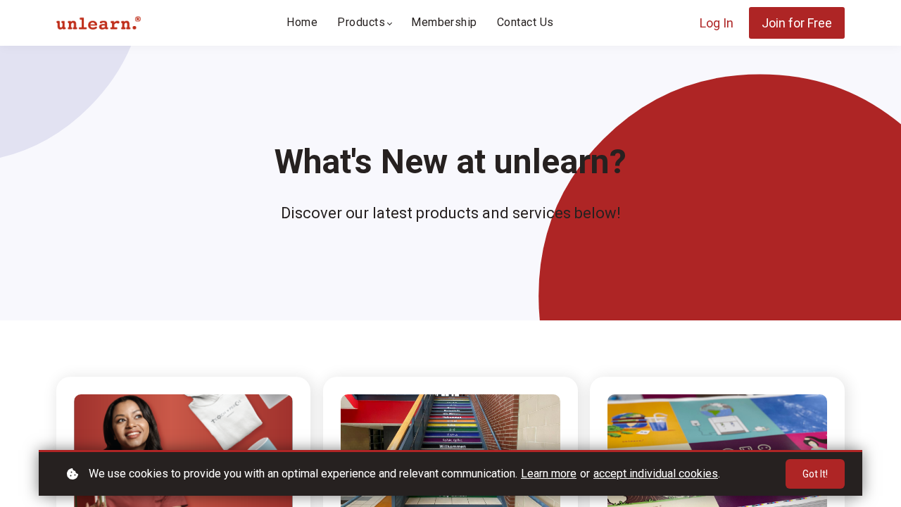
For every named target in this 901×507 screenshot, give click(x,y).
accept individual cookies (655, 473)
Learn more (548, 473)
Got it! (815, 474)
